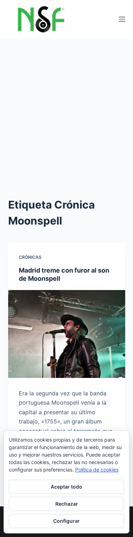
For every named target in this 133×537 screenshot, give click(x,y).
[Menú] (122, 19)
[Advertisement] (66, 108)
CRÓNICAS (30, 257)
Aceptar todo (66, 487)
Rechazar (66, 504)
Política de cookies (96, 470)
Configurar (66, 521)
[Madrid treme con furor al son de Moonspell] (66, 334)
